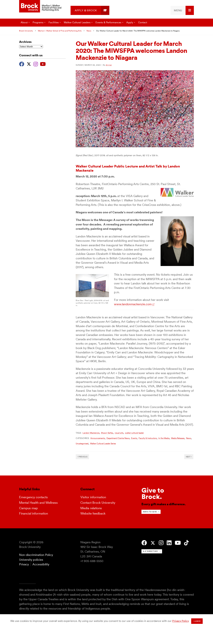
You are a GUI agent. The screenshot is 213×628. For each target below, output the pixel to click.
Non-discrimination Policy (36, 555)
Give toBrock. (152, 493)
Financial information (33, 513)
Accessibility (40, 564)
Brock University (26, 31)
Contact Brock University (97, 503)
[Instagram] (35, 63)
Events (134, 438)
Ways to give (150, 512)
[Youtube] (43, 63)
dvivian (109, 65)
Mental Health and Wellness (38, 503)
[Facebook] (21, 63)
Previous (82, 457)
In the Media (163, 438)
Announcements (97, 438)
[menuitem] (90, 10)
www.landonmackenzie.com (133, 304)
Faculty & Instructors (148, 438)
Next (188, 457)
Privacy (24, 564)
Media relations (91, 508)
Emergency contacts (33, 497)
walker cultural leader (134, 433)
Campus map (28, 508)
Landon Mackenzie (91, 433)
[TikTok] (186, 543)
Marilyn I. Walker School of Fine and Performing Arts (60, 31)
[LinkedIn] (169, 543)
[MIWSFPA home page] (40, 6)
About (24, 22)
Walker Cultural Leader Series (103, 443)
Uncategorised (82, 443)
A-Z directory (150, 551)
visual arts (119, 433)
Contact (142, 22)
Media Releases (177, 438)
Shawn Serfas (107, 433)
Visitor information (93, 497)
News (89, 31)
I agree (197, 621)
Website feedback (93, 513)
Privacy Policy (180, 621)
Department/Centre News (117, 438)
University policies (31, 559)
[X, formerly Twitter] (28, 63)
